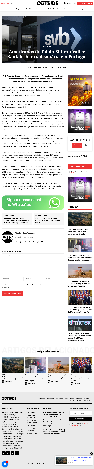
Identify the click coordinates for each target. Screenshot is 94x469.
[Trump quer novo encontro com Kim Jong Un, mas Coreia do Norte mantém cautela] (80, 297)
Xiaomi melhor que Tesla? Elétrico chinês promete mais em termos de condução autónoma (16, 220)
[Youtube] (42, 241)
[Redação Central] (7, 237)
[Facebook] (16, 241)
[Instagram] (20, 241)
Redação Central (39, 67)
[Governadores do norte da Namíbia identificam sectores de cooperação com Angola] (80, 245)
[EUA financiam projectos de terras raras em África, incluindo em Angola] (80, 219)
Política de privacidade (79, 173)
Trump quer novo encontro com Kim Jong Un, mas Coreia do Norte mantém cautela (80, 309)
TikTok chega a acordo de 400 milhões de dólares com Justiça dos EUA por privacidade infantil (79, 337)
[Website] (38, 241)
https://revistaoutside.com (25, 237)
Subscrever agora (78, 166)
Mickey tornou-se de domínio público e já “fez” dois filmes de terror (48, 220)
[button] (15, 3)
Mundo (47, 46)
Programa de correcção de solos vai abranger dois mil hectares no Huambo (79, 283)
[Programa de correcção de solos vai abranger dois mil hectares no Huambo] (80, 271)
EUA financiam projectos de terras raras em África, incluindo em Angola (79, 231)
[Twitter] (33, 241)
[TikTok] (29, 241)
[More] (85, 145)
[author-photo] (3, 381)
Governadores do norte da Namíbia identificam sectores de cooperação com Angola (80, 257)
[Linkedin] (25, 241)
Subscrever (80, 419)
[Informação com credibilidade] (47, 3)
